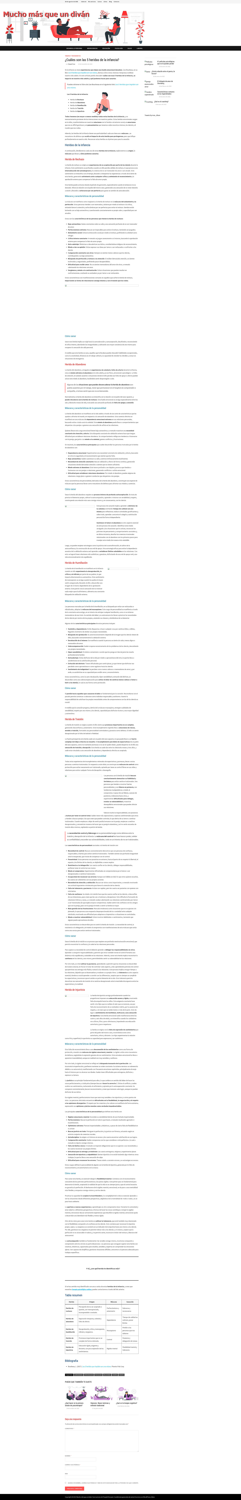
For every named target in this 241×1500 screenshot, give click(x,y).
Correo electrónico (73, 1465)
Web (66, 1473)
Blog (110, 1)
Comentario (69, 1428)
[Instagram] (170, 1)
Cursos (100, 1)
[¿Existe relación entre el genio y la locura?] (147, 72)
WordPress (146, 1497)
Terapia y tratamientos (73, 56)
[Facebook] (166, 1)
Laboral (140, 48)
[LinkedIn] (173, 1)
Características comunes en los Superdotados (165, 93)
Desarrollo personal (74, 48)
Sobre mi (83, 1)
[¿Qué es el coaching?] (149, 102)
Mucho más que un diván (84, 1497)
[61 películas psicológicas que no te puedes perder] (150, 62)
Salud (130, 48)
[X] (168, 1)
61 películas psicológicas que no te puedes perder (166, 62)
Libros (105, 1)
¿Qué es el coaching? (161, 102)
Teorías (114, 1375)
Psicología (119, 48)
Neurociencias (92, 48)
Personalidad (89, 1375)
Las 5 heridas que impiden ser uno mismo (82, 73)
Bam (153, 1497)
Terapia (121, 1375)
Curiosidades (79, 1375)
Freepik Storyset (108, 1497)
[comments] (164, 56)
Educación (106, 48)
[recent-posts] (156, 56)
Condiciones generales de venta (124, 1497)
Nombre (68, 1456)
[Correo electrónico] (175, 1)
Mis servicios (92, 1)
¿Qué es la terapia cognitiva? (126, 1403)
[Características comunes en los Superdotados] (150, 92)
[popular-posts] (149, 56)
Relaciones (107, 1375)
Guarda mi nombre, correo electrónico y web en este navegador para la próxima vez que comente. (103, 1483)
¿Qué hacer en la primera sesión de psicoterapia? (74, 1404)
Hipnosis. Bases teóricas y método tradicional (100, 1404)
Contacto (116, 1)
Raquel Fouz (71, 64)
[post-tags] (172, 56)
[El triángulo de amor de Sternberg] (150, 81)
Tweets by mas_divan (152, 115)
